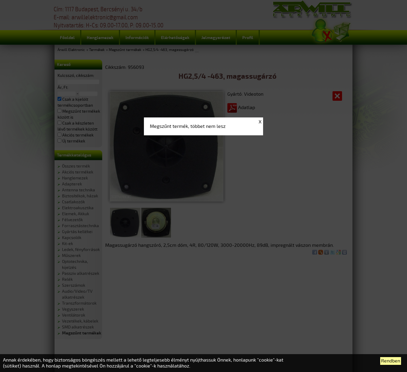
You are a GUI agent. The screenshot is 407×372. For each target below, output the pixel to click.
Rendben (390, 361)
